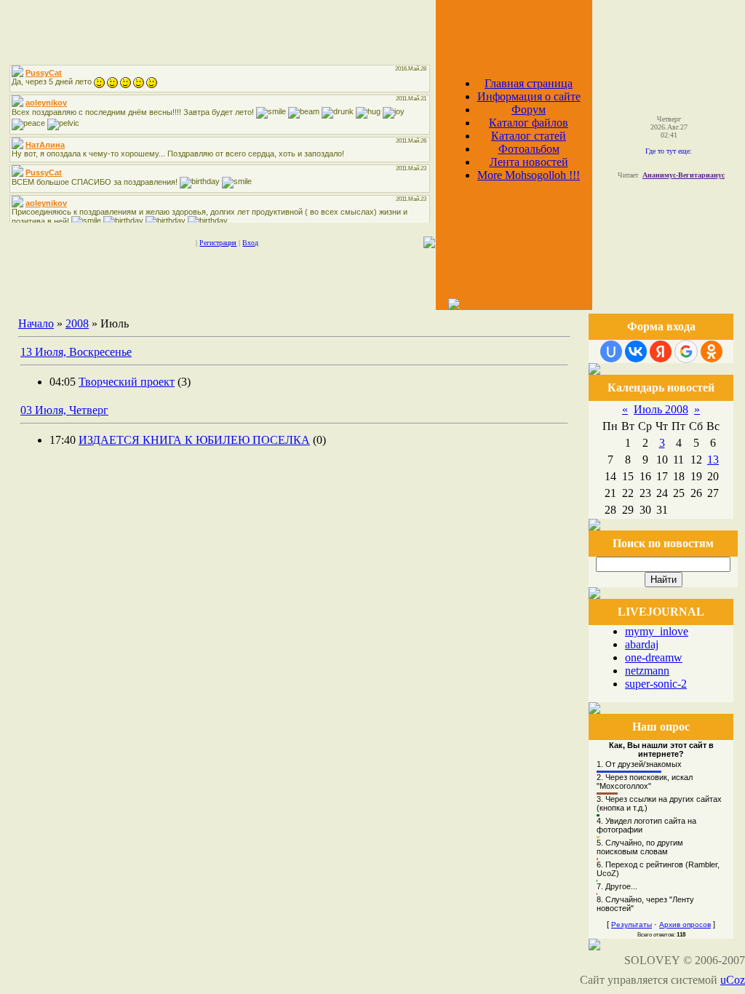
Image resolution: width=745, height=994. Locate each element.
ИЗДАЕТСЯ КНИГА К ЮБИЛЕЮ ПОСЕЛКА (194, 440)
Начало (36, 323)
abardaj (641, 644)
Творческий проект (127, 381)
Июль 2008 (661, 409)
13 (713, 459)
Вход (250, 243)
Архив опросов (685, 925)
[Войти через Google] (686, 351)
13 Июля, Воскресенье (76, 352)
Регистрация (217, 243)
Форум (528, 109)
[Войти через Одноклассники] (711, 351)
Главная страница (529, 83)
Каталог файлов (528, 122)
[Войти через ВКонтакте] (636, 351)
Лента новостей (529, 162)
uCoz (732, 980)
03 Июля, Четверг (64, 410)
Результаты (631, 925)
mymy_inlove (656, 631)
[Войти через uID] (611, 351)
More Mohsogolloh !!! (528, 175)
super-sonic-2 (656, 683)
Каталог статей (528, 136)
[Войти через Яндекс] (661, 351)
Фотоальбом (528, 149)
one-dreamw (653, 657)
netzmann (647, 670)
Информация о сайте (529, 96)
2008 (77, 323)
